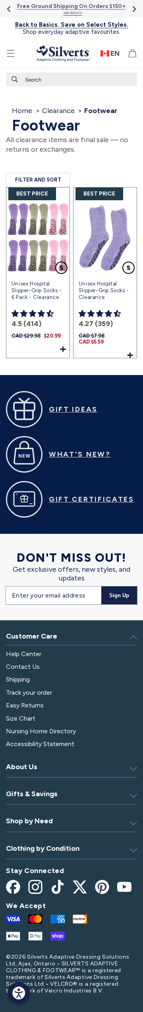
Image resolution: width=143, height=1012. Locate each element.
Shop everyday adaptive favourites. (71, 28)
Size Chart (20, 718)
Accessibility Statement (40, 744)
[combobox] (71, 79)
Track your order (29, 692)
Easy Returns (25, 705)
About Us (21, 766)
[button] (10, 53)
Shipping (18, 679)
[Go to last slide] (9, 9)
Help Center (23, 654)
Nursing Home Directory (41, 731)
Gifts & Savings (32, 793)
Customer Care (31, 636)
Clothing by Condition (42, 848)
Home (22, 110)
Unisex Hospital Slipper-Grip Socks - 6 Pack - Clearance (37, 290)
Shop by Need (29, 821)
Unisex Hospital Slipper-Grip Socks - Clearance (104, 290)
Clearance (58, 110)
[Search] (14, 79)
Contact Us (23, 666)
